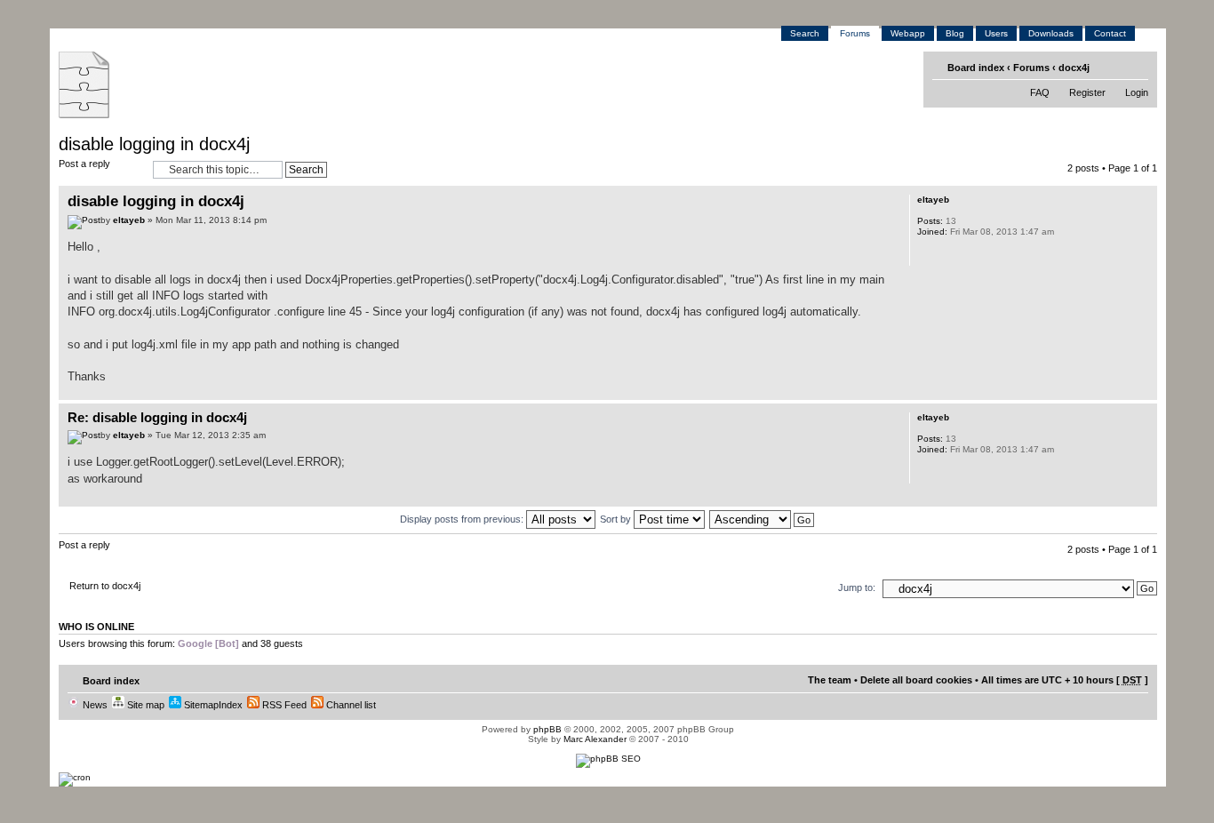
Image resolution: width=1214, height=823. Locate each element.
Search (804, 33)
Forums (855, 33)
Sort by (617, 519)
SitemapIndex (212, 704)
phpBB (547, 729)
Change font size (1136, 66)
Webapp (908, 33)
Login (1136, 92)
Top (1143, 391)
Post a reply (84, 163)
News (94, 704)
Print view (1109, 66)
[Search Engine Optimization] (608, 758)
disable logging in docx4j (154, 144)
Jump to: (856, 587)
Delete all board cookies (916, 680)
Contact (1110, 33)
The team (829, 680)
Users (996, 33)
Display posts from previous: (463, 519)
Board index (975, 67)
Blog (955, 33)
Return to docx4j (104, 585)
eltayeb (129, 220)
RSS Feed (283, 704)
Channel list (349, 704)
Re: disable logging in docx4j (157, 417)
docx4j (1074, 67)
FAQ (1040, 92)
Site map (144, 704)
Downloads (1051, 33)
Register (1087, 92)
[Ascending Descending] (762, 519)
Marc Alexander (595, 739)
